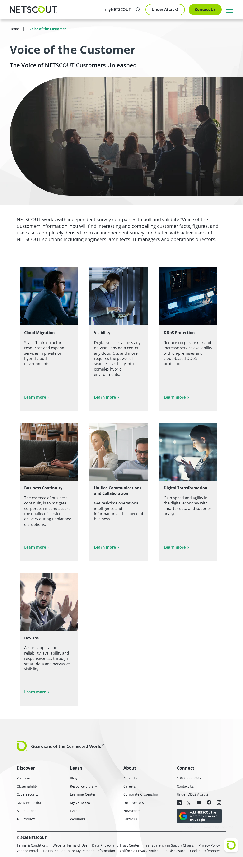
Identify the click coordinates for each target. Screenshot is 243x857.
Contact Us (205, 9)
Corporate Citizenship (140, 794)
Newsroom (131, 810)
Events (75, 810)
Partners (130, 819)
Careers (129, 786)
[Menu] (229, 9)
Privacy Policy (209, 845)
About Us (130, 778)
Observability (27, 786)
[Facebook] (209, 802)
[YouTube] (199, 802)
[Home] (33, 9)
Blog (73, 778)
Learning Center (83, 794)
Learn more (35, 397)
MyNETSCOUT (81, 802)
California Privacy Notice (139, 850)
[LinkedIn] (179, 803)
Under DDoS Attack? (192, 794)
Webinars (77, 819)
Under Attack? (165, 9)
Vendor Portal (27, 850)
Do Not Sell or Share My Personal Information (79, 850)
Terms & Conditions (32, 845)
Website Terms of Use (70, 845)
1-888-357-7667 (189, 778)
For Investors (133, 802)
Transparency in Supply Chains (169, 845)
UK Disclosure (174, 850)
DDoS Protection (29, 802)
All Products (26, 819)
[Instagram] (219, 803)
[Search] (138, 9)
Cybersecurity (27, 794)
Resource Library (83, 786)
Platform (23, 778)
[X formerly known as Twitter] (189, 802)
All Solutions (26, 810)
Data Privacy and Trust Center (116, 845)
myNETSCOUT (118, 9)
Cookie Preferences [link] (205, 850)
